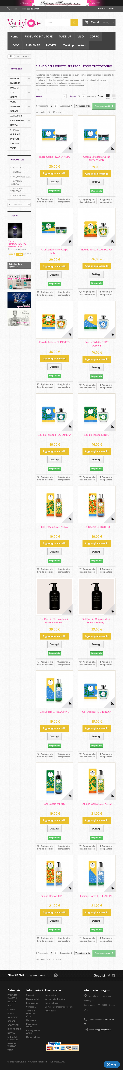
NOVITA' (51, 45)
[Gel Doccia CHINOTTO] (96, 504)
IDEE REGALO (17, 120)
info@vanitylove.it (103, 1030)
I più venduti (32, 1003)
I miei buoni (50, 1011)
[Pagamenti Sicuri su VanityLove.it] (63, 1046)
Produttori (17, 159)
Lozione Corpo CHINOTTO (54, 896)
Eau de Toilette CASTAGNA (96, 249)
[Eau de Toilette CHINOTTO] (54, 319)
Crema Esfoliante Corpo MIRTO (54, 251)
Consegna (31, 1007)
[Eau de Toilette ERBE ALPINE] (96, 319)
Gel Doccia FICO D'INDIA (96, 711)
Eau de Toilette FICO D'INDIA (54, 434)
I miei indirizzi (51, 1003)
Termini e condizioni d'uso (31, 1013)
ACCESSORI (16, 116)
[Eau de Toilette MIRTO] (96, 412)
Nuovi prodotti (33, 999)
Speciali (14, 215)
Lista (114, 98)
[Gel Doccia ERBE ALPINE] (54, 689)
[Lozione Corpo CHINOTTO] (54, 873)
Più (37, 90)
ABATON (16, 172)
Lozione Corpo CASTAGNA (96, 804)
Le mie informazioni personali (59, 1007)
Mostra (73, 96)
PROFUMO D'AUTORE (39, 36)
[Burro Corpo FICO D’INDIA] (54, 134)
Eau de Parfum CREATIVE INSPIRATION (17, 244)
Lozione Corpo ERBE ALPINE (96, 896)
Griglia (107, 98)
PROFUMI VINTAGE (14, 141)
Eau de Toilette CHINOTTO (54, 342)
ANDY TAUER (19, 196)
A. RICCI (16, 168)
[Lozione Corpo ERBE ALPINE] (96, 873)
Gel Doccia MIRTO (54, 804)
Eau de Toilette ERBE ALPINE (97, 344)
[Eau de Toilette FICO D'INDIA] (54, 412)
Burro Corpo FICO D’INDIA (54, 156)
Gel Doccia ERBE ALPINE (54, 711)
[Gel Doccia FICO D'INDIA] (96, 689)
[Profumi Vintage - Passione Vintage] (19, 317)
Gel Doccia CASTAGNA (54, 527)
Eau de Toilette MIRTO (96, 434)
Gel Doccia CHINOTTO (97, 527)
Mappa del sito (33, 1037)
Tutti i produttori (74, 45)
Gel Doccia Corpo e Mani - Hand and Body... (54, 621)
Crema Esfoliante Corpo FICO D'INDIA (96, 158)
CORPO (94, 36)
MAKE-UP (65, 36)
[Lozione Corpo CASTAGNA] (96, 781)
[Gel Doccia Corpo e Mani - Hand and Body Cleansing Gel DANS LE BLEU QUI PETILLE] (54, 596)
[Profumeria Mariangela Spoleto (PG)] (62, 3)
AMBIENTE (33, 45)
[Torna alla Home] (11, 56)
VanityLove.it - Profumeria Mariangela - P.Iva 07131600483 (39, 1062)
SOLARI (14, 111)
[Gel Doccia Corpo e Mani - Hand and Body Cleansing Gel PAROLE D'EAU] (96, 596)
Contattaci (101, 8)
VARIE (13, 148)
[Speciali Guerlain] (19, 299)
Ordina (39, 96)
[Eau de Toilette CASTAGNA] (96, 227)
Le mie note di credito (55, 999)
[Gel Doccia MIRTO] (54, 781)
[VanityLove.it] (24, 23)
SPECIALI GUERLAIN (15, 132)
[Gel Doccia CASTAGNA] (54, 504)
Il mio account (54, 990)
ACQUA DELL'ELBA (21, 177)
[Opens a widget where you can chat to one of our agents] (112, 1064)
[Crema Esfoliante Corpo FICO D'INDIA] (96, 134)
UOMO (14, 45)
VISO (81, 36)
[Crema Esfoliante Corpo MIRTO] (54, 227)
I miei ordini (50, 995)
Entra (111, 8)
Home (14, 36)
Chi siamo (31, 1020)
